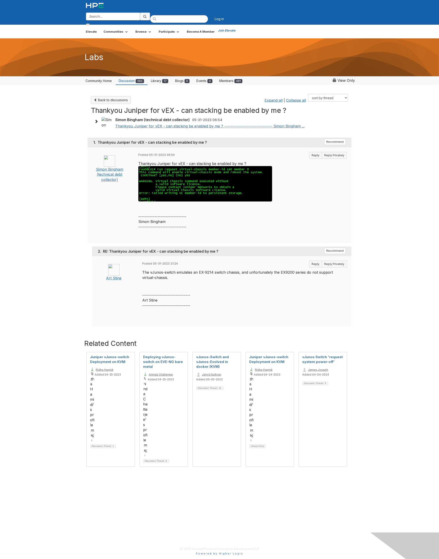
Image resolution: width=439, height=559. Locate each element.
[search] (145, 16)
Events (203, 81)
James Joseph (318, 369)
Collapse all (296, 100)
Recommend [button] (335, 141)
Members (230, 81)
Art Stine (113, 278)
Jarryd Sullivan (211, 374)
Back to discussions (112, 100)
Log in (219, 19)
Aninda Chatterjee (161, 374)
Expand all (274, 100)
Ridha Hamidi (104, 369)
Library (159, 81)
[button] (116, 31)
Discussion (130, 81)
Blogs (181, 81)
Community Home (99, 81)
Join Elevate (227, 30)
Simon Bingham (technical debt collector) (109, 174)
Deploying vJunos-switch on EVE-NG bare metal (163, 362)
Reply (315, 155)
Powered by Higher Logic (219, 553)
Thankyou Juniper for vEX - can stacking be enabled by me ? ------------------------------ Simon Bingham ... (210, 126)
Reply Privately (334, 155)
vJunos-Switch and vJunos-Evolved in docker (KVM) (212, 362)
